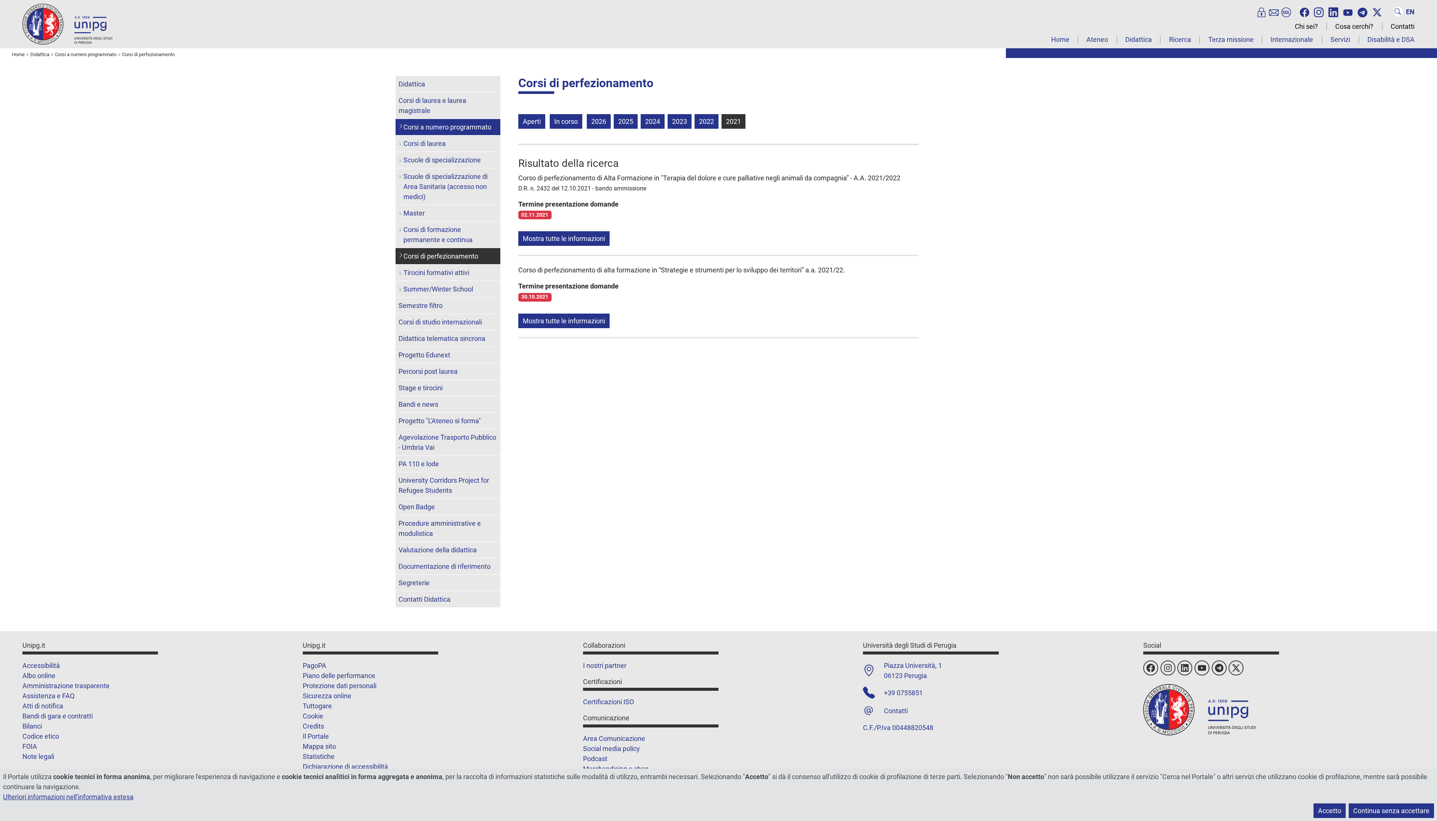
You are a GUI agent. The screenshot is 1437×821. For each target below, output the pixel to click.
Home (1060, 39)
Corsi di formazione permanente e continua (438, 235)
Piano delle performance (339, 676)
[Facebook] (1304, 11)
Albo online (38, 676)
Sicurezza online (327, 696)
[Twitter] (1377, 11)
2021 (733, 121)
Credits (313, 726)
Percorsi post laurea (428, 371)
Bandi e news (418, 404)
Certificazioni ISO (608, 702)
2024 (652, 121)
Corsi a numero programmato (447, 127)
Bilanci (32, 726)
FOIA (29, 746)
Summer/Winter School (438, 289)
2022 (706, 121)
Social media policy (611, 749)
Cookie (313, 716)
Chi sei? (1306, 26)
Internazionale (1291, 39)
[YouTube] (1348, 11)
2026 (598, 121)
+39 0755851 (903, 693)
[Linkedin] (1333, 11)
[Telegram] (1362, 11)
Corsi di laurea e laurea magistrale (432, 106)
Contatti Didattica (425, 599)
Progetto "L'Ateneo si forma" (440, 421)
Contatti (1403, 26)
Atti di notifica (42, 706)
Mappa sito (319, 746)
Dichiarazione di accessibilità (345, 766)
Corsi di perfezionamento (440, 256)
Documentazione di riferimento (445, 566)
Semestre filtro (421, 305)
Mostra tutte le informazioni (564, 238)
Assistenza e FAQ (48, 696)
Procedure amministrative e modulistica (440, 528)
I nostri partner (604, 665)
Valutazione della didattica (438, 550)
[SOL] (1286, 11)
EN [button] (1410, 12)
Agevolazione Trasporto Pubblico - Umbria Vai (447, 442)
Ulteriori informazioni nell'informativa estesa (68, 797)
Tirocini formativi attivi (436, 273)
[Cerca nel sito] (1398, 11)
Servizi (1340, 39)
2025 (625, 121)
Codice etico (40, 736)
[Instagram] (1319, 11)
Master (414, 213)
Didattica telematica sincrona (442, 338)
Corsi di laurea (424, 143)
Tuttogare (317, 706)
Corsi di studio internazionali (440, 322)
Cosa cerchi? (1354, 26)
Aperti (532, 121)
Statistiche (319, 756)
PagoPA (314, 665)
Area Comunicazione (614, 738)
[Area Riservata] (1261, 11)
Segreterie (414, 583)
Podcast (595, 759)
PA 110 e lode (419, 464)
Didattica (1138, 39)
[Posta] (1274, 11)
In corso (566, 121)
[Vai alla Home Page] (67, 24)
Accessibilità (41, 665)
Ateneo (1097, 39)
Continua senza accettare (1391, 811)
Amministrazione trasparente (66, 686)
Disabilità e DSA (1391, 39)
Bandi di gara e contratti (57, 716)
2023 (679, 121)
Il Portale (316, 736)
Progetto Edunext (424, 355)
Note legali (38, 756)
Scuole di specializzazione (442, 160)
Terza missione (1231, 39)
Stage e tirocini (421, 388)
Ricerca (1180, 39)
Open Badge (417, 507)
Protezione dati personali (339, 686)
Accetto (1329, 811)
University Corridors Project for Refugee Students (444, 485)
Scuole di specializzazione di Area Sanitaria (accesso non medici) (445, 187)
